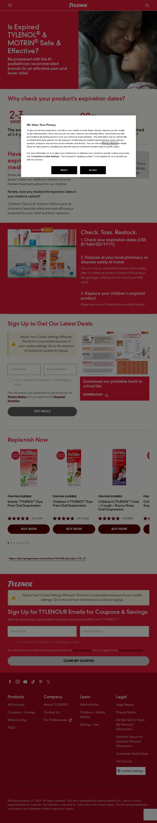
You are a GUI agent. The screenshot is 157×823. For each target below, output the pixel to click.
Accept (93, 170)
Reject (64, 170)
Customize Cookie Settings (45, 156)
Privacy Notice (110, 143)
